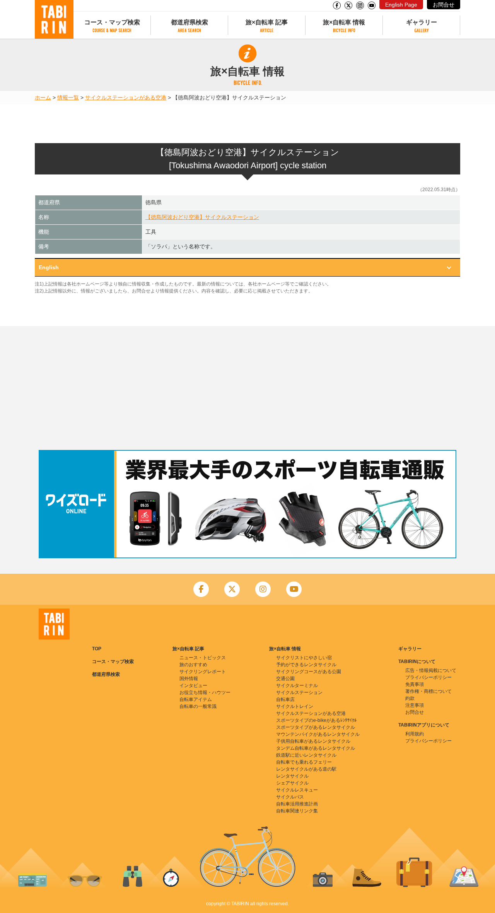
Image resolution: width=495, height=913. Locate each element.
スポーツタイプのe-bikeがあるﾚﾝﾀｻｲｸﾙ (316, 720)
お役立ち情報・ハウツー (204, 692)
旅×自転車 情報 (344, 22)
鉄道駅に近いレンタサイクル (306, 755)
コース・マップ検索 (112, 22)
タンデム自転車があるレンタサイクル (315, 748)
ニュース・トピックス (202, 657)
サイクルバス (290, 797)
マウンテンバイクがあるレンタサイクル (318, 734)
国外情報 (188, 678)
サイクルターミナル (297, 685)
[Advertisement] (247, 388)
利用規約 (414, 734)
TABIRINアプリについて (423, 725)
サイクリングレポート (202, 671)
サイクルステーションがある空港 (125, 97)
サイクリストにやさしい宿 (304, 657)
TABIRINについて (416, 661)
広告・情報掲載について (430, 670)
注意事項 (414, 705)
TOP (96, 648)
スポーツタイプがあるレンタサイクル (315, 727)
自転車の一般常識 (198, 706)
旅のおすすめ (193, 664)
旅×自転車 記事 (267, 22)
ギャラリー (421, 22)
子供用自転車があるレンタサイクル (313, 741)
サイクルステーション (299, 692)
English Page (401, 5)
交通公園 (285, 678)
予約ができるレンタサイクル (306, 664)
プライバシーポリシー (428, 677)
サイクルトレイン (294, 706)
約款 (410, 698)
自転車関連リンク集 (297, 811)
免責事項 (414, 684)
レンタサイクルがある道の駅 (306, 769)
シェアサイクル (292, 783)
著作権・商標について (428, 691)
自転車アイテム (195, 699)
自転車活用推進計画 (297, 804)
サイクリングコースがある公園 (308, 671)
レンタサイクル (292, 776)
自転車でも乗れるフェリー (304, 762)
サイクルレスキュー (297, 790)
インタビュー (193, 685)
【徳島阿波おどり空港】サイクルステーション (202, 217)
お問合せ (443, 5)
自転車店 (285, 699)
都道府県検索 (189, 22)
